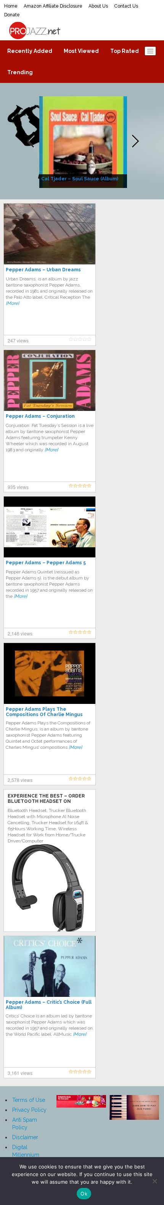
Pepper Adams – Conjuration (40, 416)
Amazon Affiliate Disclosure (53, 6)
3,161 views (20, 1073)
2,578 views (20, 780)
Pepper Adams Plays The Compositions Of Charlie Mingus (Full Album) (44, 715)
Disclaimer (25, 1137)
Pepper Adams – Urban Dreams (43, 269)
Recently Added (29, 51)
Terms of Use (28, 1100)
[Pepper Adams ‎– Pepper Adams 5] (49, 526)
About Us (98, 6)
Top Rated (124, 51)
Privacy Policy (29, 1110)
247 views (18, 340)
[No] (154, 1181)
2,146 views (20, 633)
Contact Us (126, 6)
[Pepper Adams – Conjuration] (49, 380)
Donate (12, 15)
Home (11, 6)
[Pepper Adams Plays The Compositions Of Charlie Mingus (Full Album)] (49, 673)
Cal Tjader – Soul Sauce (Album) (79, 178)
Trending (20, 72)
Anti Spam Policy (24, 1123)
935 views (18, 487)
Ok (83, 1194)
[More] (12, 303)
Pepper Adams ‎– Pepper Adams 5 (46, 562)
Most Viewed (81, 51)
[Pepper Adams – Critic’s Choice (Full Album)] (49, 966)
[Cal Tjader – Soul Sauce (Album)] (84, 141)
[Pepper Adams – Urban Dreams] (49, 233)
